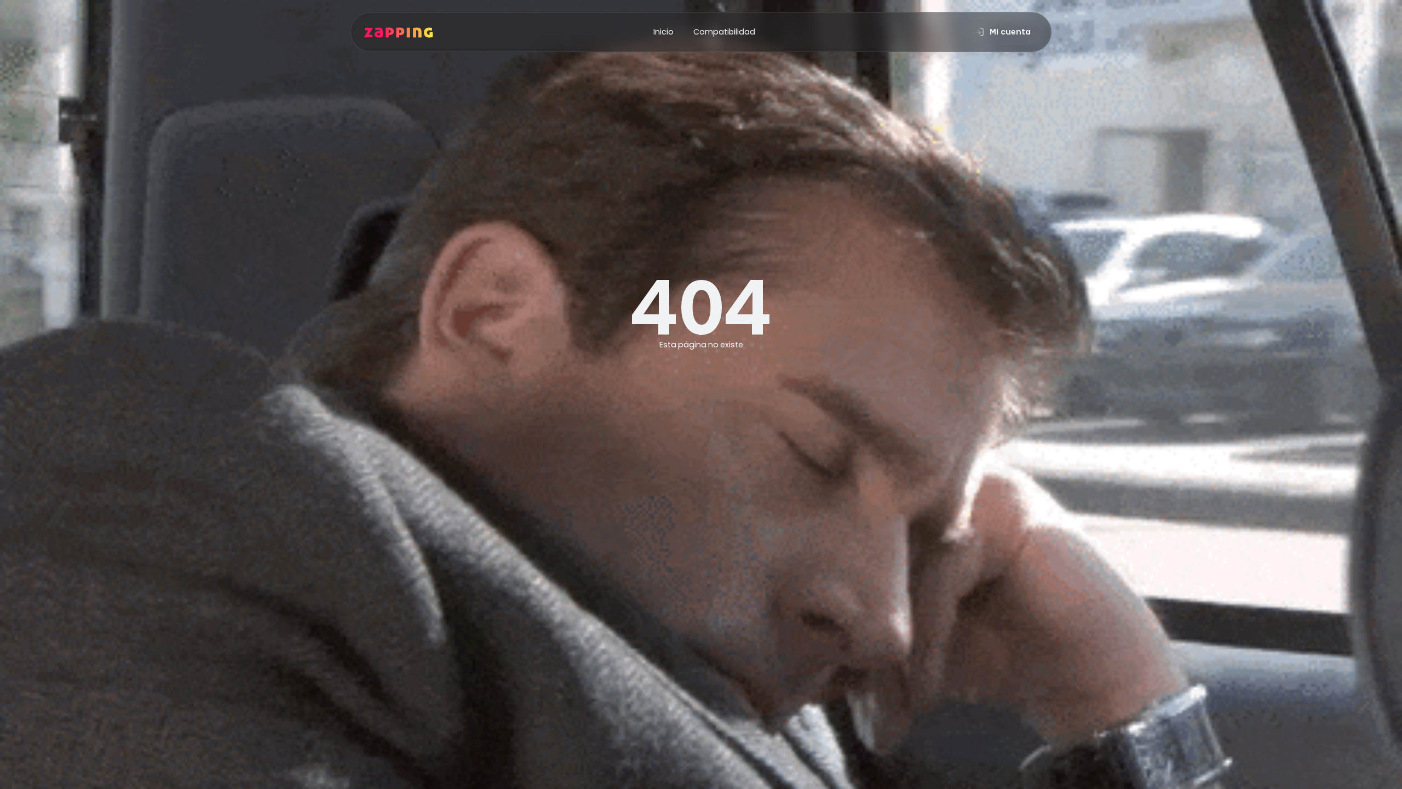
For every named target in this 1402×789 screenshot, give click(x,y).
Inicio (663, 32)
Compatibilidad (724, 32)
